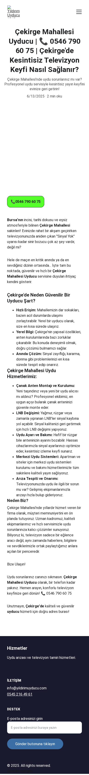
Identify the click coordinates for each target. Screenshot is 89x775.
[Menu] (79, 12)
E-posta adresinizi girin (25, 718)
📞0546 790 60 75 (26, 202)
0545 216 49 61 (19, 694)
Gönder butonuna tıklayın (35, 744)
